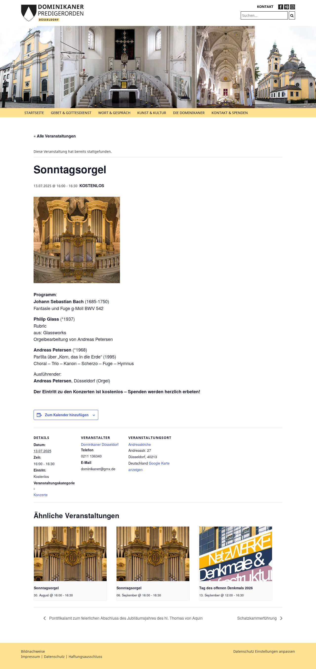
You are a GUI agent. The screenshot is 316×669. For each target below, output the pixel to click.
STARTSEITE (34, 112)
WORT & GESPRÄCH (114, 112)
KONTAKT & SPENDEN (230, 112)
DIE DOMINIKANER (189, 112)
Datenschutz (54, 656)
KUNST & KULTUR (151, 112)
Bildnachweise (33, 651)
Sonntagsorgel (46, 587)
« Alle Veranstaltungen (55, 136)
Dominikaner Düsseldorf (99, 444)
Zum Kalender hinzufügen (67, 414)
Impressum (30, 656)
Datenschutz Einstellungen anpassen (264, 651)
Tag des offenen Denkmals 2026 (226, 587)
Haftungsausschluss (85, 656)
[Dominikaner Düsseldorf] (52, 12)
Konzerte (41, 494)
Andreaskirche (139, 444)
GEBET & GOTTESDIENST (71, 112)
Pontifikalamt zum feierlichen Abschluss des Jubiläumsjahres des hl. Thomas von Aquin (125, 618)
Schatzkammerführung (257, 618)
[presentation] (70, 554)
